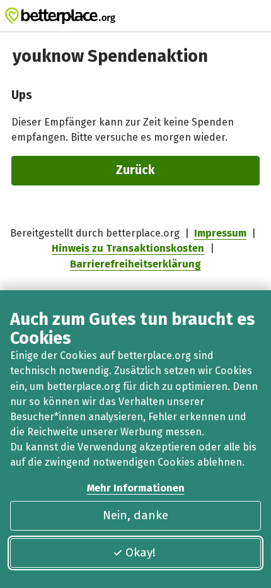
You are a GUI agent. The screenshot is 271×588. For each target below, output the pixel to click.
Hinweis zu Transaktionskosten (128, 248)
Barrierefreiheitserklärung (135, 264)
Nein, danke (135, 515)
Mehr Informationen (136, 488)
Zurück (135, 170)
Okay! (140, 552)
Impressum (220, 233)
